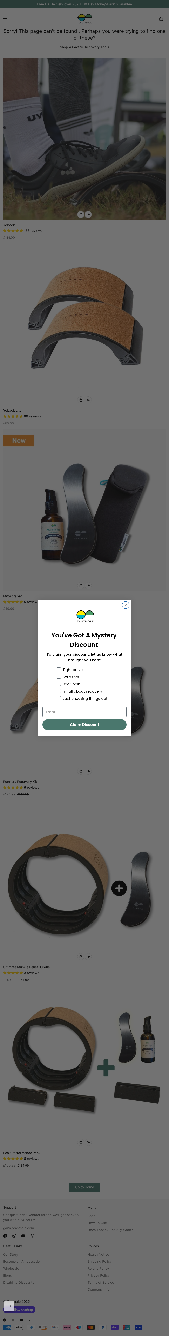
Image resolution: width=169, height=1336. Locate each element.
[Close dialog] (125, 605)
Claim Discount (84, 724)
